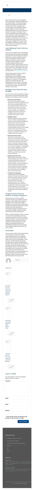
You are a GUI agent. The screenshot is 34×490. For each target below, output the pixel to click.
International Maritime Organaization (16, 443)
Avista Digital (23, 483)
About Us (13, 485)
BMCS (8, 450)
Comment (8, 381)
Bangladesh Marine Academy (14, 438)
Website (7, 410)
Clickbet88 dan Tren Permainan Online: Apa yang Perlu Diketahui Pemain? (8, 290)
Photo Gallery (20, 485)
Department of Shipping (13, 440)
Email (7, 404)
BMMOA (9, 445)
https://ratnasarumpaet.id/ (21, 70)
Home (8, 485)
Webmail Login (28, 485)
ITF (8, 448)
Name (7, 398)
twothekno (17, 260)
